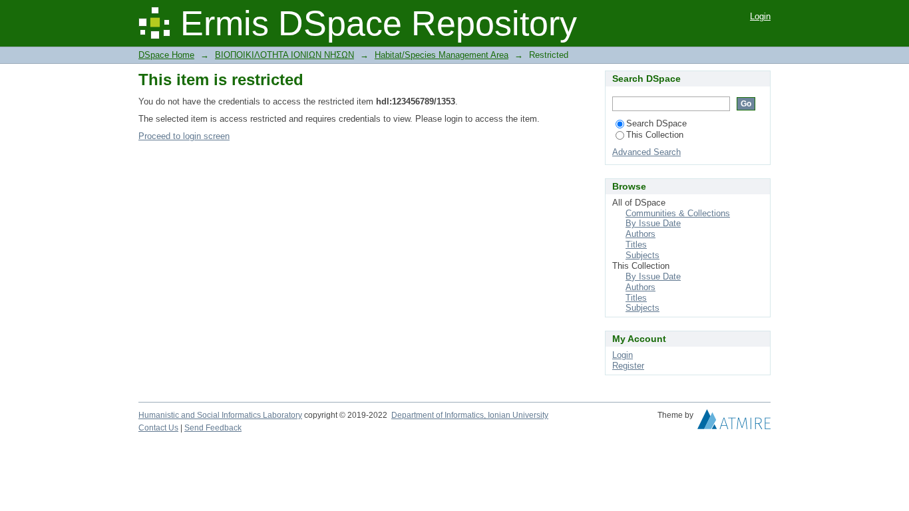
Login (760, 16)
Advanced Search (646, 152)
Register (628, 366)
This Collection (654, 135)
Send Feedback (213, 427)
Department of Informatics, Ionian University (469, 415)
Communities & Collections (678, 213)
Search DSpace (656, 123)
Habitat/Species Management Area (441, 55)
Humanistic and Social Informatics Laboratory (220, 415)
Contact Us (158, 427)
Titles (636, 245)
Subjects (642, 255)
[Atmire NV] (734, 422)
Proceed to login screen (184, 136)
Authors (640, 234)
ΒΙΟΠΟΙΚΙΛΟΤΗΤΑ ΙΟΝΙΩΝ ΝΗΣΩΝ (284, 55)
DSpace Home (166, 55)
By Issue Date (653, 223)
